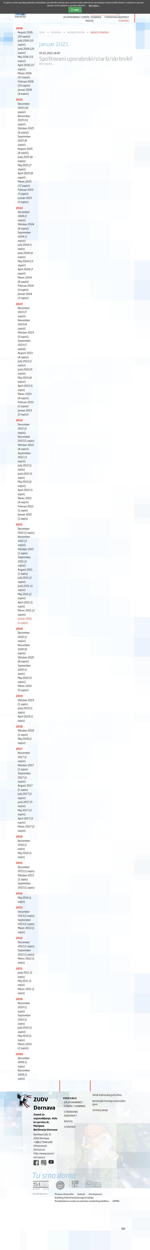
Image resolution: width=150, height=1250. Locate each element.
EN (123, 1228)
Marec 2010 (25, 1046)
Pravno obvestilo (64, 1194)
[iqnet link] (60, 1185)
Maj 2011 (24, 983)
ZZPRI (115, 1201)
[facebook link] (36, 1162)
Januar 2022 (25, 516)
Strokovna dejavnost (116, 17)
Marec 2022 (24, 500)
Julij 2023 (25, 363)
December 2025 (24, 108)
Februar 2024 (26, 287)
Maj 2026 (25, 59)
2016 (19, 836)
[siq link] (41, 1185)
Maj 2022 (24, 483)
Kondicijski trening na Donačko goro (108, 1102)
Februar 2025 (25, 191)
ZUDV (42, 32)
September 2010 (24, 1019)
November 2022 (26, 438)
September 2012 (26, 952)
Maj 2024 (25, 263)
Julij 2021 (25, 579)
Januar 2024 (25, 296)
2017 (19, 749)
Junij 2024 (25, 255)
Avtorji (81, 1194)
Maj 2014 (24, 899)
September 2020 (24, 669)
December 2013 (26, 913)
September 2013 (26, 922)
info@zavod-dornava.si (40, 1147)
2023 (19, 304)
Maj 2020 (25, 680)
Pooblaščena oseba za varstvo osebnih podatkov (82, 1201)
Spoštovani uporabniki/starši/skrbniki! (85, 58)
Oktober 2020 (26, 659)
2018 (19, 726)
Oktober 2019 (26, 702)
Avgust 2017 (25, 787)
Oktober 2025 (26, 130)
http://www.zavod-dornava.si (44, 1155)
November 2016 (24, 845)
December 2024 (24, 216)
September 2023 (24, 345)
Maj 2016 (25, 855)
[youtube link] (51, 1162)
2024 (19, 208)
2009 (19, 1054)
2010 (19, 999)
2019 (19, 696)
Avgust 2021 (25, 571)
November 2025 (24, 120)
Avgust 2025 (25, 150)
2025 (19, 99)
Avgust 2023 (25, 355)
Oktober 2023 (26, 334)
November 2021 (24, 541)
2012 (19, 938)
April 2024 (25, 271)
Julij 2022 (25, 467)
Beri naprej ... (47, 63)
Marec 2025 (24, 183)
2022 (19, 420)
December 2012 (26, 944)
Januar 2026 (25, 91)
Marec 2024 (25, 279)
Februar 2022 (25, 508)
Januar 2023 (25, 412)
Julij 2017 (25, 796)
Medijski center (76, 32)
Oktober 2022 (26, 447)
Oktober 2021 (26, 551)
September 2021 (24, 561)
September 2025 (24, 140)
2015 (19, 863)
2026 (19, 28)
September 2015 (26, 885)
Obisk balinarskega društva (107, 1095)
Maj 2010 (25, 1038)
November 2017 (24, 757)
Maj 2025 (24, 167)
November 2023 (24, 324)
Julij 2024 (25, 246)
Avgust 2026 (25, 34)
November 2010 (24, 1007)
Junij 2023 (25, 371)
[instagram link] (43, 1162)
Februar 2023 (25, 404)
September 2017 (24, 777)
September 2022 (24, 457)
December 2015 (26, 869)
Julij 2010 (25, 1029)
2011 (19, 968)
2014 (19, 893)
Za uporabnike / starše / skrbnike (82, 17)
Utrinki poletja (100, 1110)
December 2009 (24, 1062)
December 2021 (26, 530)
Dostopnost (95, 1194)
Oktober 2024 (26, 226)
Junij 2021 (25, 588)
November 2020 (24, 649)
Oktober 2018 (26, 732)
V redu (75, 9)
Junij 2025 (25, 159)
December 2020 (24, 637)
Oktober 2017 (26, 767)
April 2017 (25, 820)
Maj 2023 (25, 379)
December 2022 (24, 428)
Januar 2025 (25, 200)
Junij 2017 (25, 804)
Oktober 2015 (26, 877)
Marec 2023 (24, 396)
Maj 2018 (25, 740)
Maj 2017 (24, 812)
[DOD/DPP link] (75, 1184)
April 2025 (25, 175)
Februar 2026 (26, 83)
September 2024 (24, 236)
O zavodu (124, 20)
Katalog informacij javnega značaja (74, 1197)
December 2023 (24, 312)
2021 (19, 524)
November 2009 (24, 1074)
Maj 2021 (24, 596)
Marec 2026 (25, 75)
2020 (19, 628)
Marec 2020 (25, 688)
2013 (19, 907)
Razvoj (89, 20)
